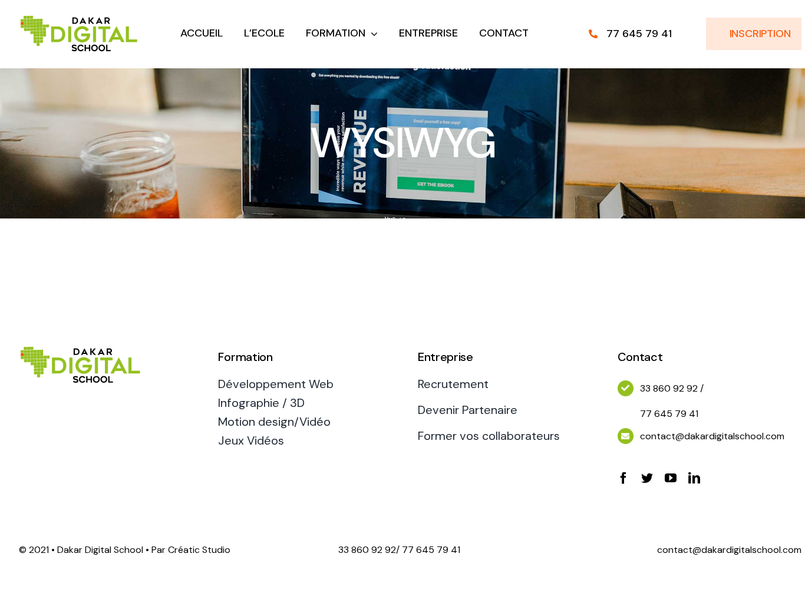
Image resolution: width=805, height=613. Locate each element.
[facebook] (623, 478)
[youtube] (671, 478)
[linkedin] (694, 478)
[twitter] (647, 478)
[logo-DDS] (79, 16)
